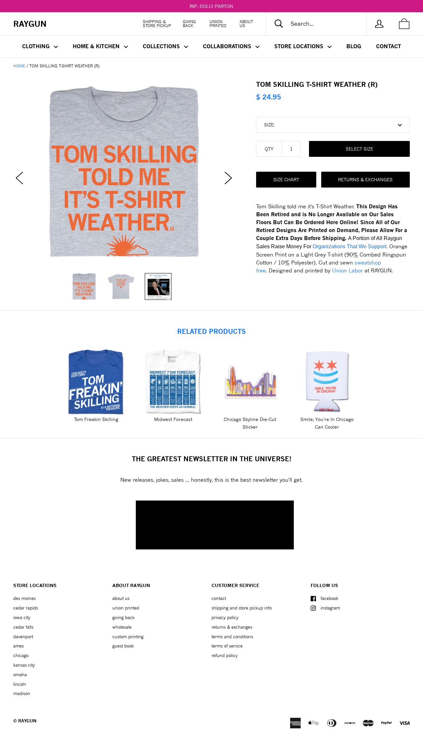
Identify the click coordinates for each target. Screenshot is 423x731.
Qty (269, 149)
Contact (388, 46)
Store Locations (299, 46)
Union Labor (347, 270)
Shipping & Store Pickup (157, 23)
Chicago (20, 655)
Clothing (36, 46)
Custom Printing (127, 636)
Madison (21, 693)
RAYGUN (27, 720)
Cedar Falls (23, 627)
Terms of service (227, 645)
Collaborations (228, 46)
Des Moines (24, 598)
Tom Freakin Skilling (96, 419)
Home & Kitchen (97, 46)
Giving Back (189, 23)
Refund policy (225, 655)
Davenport (23, 636)
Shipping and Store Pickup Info (242, 607)
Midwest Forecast (173, 419)
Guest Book (123, 645)
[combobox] (322, 23)
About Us (246, 23)
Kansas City (24, 665)
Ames (18, 645)
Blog (353, 46)
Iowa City (21, 617)
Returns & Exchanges (365, 179)
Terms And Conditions (232, 636)
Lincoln (19, 684)
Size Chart (286, 179)
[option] (124, 171)
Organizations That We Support (349, 246)
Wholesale (122, 627)
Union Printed (218, 23)
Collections (162, 46)
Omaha (20, 674)
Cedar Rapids (25, 607)
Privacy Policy (225, 617)
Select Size (359, 149)
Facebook (329, 598)
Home (19, 65)
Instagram (330, 607)
